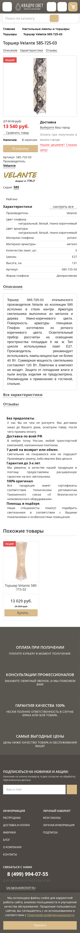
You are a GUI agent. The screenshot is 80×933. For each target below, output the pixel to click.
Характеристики (31, 50)
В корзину (21, 148)
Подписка (50, 832)
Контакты (10, 854)
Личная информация (58, 825)
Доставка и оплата (16, 825)
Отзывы (52, 50)
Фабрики (9, 832)
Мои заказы (52, 818)
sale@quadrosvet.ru (20, 888)
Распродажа (12, 818)
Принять (40, 925)
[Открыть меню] (7, 6)
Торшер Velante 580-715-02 (21, 588)
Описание (10, 50)
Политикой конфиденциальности (50, 915)
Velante (9, 165)
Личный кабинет (57, 811)
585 (16, 187)
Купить (22, 613)
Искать (54, 18)
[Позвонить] (62, 6)
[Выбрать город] (51, 6)
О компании (12, 847)
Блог (6, 840)
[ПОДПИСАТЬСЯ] (72, 789)
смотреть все (63, 206)
